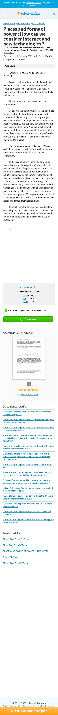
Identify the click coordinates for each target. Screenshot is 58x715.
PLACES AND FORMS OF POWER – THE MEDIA (25, 551)
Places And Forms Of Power (16, 539)
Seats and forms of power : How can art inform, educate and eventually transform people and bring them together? (28, 481)
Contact (33, 5)
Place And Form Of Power (15, 545)
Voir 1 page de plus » (29, 287)
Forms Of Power (11, 557)
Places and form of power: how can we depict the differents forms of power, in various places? (28, 447)
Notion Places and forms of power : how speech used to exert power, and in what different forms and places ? (26, 473)
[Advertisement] (29, 258)
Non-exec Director (33, 2)
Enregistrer (30, 319)
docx (26, 301)
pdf (24, 298)
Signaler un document (29, 394)
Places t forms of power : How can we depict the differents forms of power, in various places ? (28, 497)
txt (25, 295)
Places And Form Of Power (16, 563)
